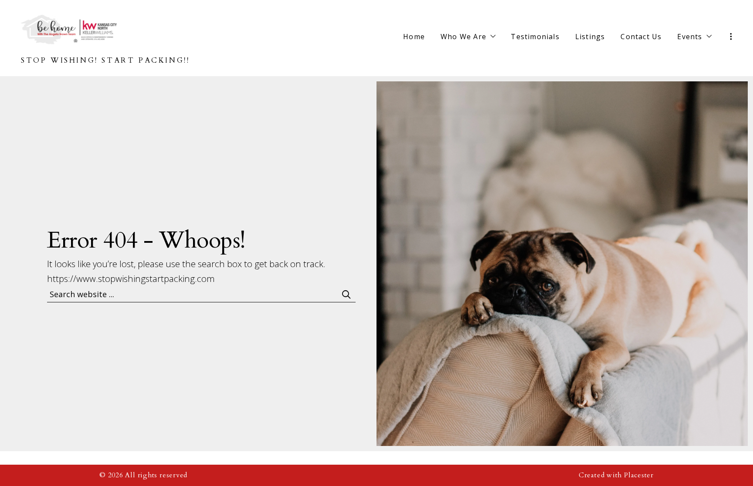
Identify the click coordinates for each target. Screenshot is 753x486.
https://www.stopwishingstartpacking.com (131, 278)
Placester (639, 475)
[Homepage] (69, 29)
